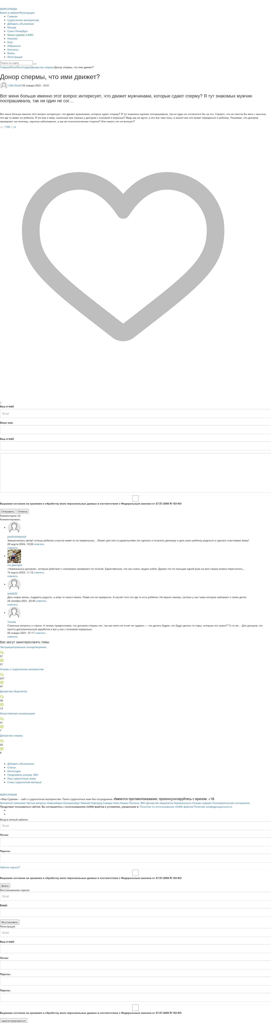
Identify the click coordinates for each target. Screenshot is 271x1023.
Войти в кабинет (10, 12)
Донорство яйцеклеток (13, 691)
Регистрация (27, 12)
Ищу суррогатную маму (21, 778)
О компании (18, 803)
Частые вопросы (36, 803)
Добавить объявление (20, 23)
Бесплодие (14, 771)
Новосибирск (55, 803)
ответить (39, 544)
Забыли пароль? (10, 867)
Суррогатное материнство (23, 20)
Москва (11, 27)
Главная (12, 16)
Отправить (7, 511)
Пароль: (5, 851)
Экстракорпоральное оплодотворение (23, 647)
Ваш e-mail (7, 406)
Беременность (183, 803)
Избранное (14, 46)
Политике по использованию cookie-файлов (166, 806)
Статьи (11, 767)
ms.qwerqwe (14, 565)
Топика (11, 622)
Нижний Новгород (91, 803)
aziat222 (12, 593)
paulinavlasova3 (16, 536)
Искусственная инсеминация (17, 713)
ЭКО (142, 803)
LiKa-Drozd (15, 85)
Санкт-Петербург (17, 31)
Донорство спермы (11, 735)
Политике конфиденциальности (213, 806)
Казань (124, 803)
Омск (116, 803)
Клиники (12, 38)
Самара (107, 803)
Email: (4, 905)
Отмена (22, 511)
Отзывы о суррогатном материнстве (22, 669)
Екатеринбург (71, 803)
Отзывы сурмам (201, 803)
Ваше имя (6, 422)
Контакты (12, 49)
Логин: (4, 835)
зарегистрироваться (13, 1020)
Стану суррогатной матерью (24, 782)
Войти (11, 53)
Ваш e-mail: (7, 941)
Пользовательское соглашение (231, 803)
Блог (10, 42)
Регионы (134, 803)
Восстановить (9, 922)
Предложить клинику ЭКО (22, 774)
